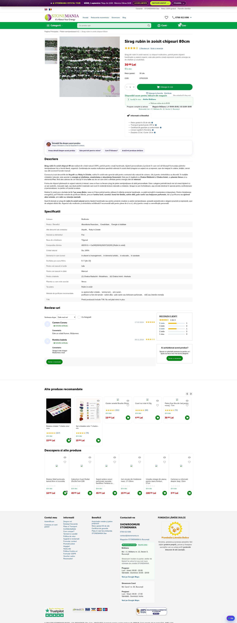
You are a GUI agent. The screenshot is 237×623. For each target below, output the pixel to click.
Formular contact (70, 541)
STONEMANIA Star (151, 9)
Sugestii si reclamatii (71, 539)
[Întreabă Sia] (231, 618)
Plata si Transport (70, 526)
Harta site (67, 549)
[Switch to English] (46, 9)
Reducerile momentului (100, 17)
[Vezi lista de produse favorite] (166, 19)
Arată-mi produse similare (132, 150)
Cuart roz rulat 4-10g (143, 403)
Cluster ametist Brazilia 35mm (117, 403)
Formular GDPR (69, 554)
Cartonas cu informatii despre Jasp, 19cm (179, 480)
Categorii (56, 26)
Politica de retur (69, 536)
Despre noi (67, 521)
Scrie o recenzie (156, 48)
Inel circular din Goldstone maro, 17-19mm (131, 480)
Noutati (85, 17)
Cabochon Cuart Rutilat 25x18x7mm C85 (80, 480)
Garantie (139, 9)
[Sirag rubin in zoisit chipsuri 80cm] (89, 67)
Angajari (66, 546)
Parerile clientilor (184, 9)
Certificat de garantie (100, 528)
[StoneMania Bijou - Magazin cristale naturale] (61, 17)
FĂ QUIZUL (179, 3)
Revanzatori (68, 559)
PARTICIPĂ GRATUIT (160, 3)
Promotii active (69, 544)
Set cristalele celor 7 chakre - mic (87, 427)
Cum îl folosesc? (111, 150)
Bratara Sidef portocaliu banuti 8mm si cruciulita (55, 480)
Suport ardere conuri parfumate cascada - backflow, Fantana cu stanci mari (104, 481)
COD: (127, 78)
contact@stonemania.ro (129, 536)
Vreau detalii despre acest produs (61, 150)
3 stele (162, 329)
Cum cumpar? (68, 531)
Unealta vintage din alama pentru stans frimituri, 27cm (156, 481)
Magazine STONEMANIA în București (134, 539)
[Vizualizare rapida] (68, 400)
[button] (167, 93)
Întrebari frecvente (70, 524)
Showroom (115, 17)
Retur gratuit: (130, 73)
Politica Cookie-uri (70, 551)
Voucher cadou (69, 556)
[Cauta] (148, 25)
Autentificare (49, 521)
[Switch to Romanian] (50, 9)
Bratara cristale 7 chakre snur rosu (57, 427)
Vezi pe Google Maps (130, 577)
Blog (124, 17)
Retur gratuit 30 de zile (100, 526)
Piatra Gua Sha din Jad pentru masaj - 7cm (176, 404)
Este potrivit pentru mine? (90, 150)
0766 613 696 (182, 17)
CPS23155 (143, 78)
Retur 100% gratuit (168, 9)
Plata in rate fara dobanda (102, 531)
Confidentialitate (69, 529)
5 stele (162, 323)
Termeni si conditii (70, 534)
